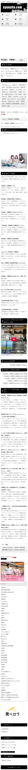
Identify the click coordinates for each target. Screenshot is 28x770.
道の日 (4, 105)
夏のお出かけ (4, 620)
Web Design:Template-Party (8, 742)
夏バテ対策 (4, 662)
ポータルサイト (5, 68)
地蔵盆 (20, 91)
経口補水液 (4, 659)
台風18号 (14, 84)
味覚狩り (12, 89)
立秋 (8, 105)
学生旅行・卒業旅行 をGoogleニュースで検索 (15, 383)
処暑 (2, 610)
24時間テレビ (4, 603)
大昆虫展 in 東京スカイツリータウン (10, 680)
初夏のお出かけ (5, 683)
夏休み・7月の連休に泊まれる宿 (9, 697)
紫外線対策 (4, 657)
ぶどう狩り (19, 89)
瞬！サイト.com (16, 767)
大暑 (2, 669)
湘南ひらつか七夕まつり (7, 678)
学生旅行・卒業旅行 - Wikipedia (19, 365)
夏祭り (10, 96)
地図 (7, 19)
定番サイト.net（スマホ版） (9, 747)
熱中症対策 (4, 655)
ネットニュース (10, 71)
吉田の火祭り (13, 91)
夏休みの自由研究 (6, 692)
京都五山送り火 (9, 94)
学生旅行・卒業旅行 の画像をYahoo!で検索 (16, 376)
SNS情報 (19, 73)
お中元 (3, 687)
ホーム (7, 15)
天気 (20, 15)
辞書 (7, 24)
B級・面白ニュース (11, 73)
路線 (20, 19)
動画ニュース (18, 71)
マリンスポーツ (11, 98)
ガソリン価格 (21, 98)
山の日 (22, 103)
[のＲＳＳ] (14, 557)
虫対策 (3, 664)
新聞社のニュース (15, 68)
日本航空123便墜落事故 (12, 103)
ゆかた (18, 101)
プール (21, 96)
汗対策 (3, 666)
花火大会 (16, 96)
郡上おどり (11, 101)
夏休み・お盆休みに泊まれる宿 (9, 694)
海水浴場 (3, 629)
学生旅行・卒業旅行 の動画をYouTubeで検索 (15, 373)
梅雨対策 (3, 690)
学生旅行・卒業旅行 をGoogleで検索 (17, 380)
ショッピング (9, 75)
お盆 (16, 94)
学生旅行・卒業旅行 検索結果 (13, 547)
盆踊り (20, 94)
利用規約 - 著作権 (6, 760)
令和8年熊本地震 (5, 589)
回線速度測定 (5, 729)
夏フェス (4, 101)
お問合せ (20, 24)
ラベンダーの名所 (6, 699)
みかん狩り (5, 89)
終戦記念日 (4, 643)
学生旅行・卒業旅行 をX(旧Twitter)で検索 (16, 378)
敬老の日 (23, 87)
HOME (4, 119)
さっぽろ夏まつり (6, 671)
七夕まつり (4, 676)
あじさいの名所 (5, 685)
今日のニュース (6, 84)
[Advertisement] (14, 41)
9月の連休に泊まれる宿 (12, 87)
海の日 (3, 673)
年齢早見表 (4, 731)
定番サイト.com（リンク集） (9, 744)
